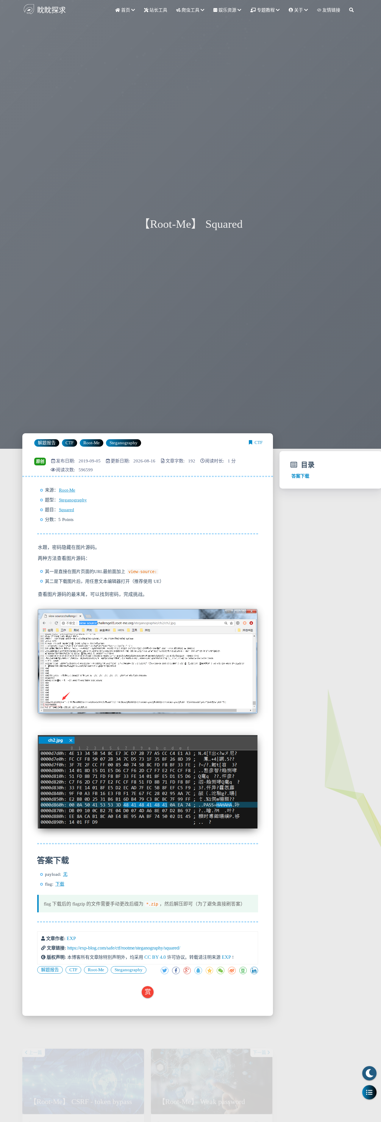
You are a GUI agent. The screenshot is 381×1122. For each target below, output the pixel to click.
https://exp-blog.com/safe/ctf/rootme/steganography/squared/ (123, 947)
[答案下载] (36, 860)
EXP (71, 938)
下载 (59, 884)
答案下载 (300, 476)
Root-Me (67, 490)
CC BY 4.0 (155, 957)
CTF (258, 442)
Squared (66, 509)
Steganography (73, 500)
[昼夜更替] (369, 1073)
